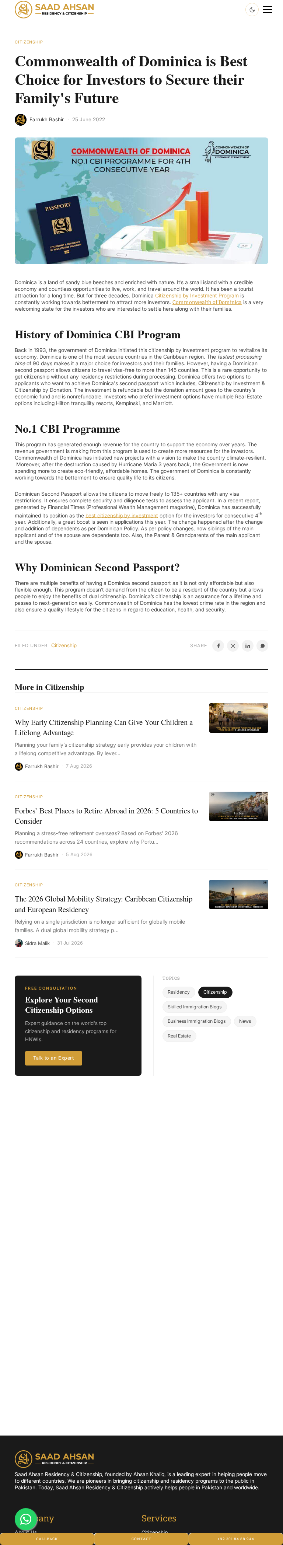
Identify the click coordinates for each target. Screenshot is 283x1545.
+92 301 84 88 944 (235, 1539)
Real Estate (179, 1036)
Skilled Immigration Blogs (194, 1006)
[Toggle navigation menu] (267, 9)
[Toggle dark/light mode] (252, 9)
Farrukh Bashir (42, 766)
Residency (179, 992)
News (245, 1021)
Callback (47, 1539)
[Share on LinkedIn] (248, 646)
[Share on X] (233, 646)
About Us (26, 1532)
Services (159, 1518)
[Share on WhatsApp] (262, 646)
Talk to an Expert (53, 1058)
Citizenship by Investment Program (197, 295)
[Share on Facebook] (218, 646)
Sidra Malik (37, 943)
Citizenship (29, 42)
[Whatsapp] (26, 1519)
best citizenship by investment (121, 515)
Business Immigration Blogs (197, 1021)
